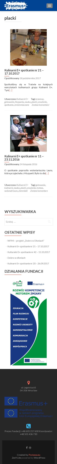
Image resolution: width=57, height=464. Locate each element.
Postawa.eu (34, 454)
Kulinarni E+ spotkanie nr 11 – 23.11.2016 (24, 157)
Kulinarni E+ (22, 98)
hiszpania (19, 101)
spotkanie (8, 104)
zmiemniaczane (21, 104)
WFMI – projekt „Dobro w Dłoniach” (25, 240)
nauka (28, 101)
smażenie (42, 101)
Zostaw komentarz (40, 104)
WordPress (39, 457)
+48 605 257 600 (30, 431)
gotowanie (9, 101)
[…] (10, 90)
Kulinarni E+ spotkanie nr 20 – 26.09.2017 (28, 263)
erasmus (40, 98)
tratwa (40, 187)
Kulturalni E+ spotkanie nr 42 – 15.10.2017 (28, 252)
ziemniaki (23, 190)
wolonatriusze (11, 190)
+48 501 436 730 (28, 434)
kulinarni (8, 187)
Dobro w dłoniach (16, 257)
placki (34, 101)
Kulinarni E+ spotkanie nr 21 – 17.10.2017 (24, 71)
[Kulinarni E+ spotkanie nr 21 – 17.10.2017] (28, 47)
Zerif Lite (16, 457)
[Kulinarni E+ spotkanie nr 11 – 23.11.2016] (28, 133)
